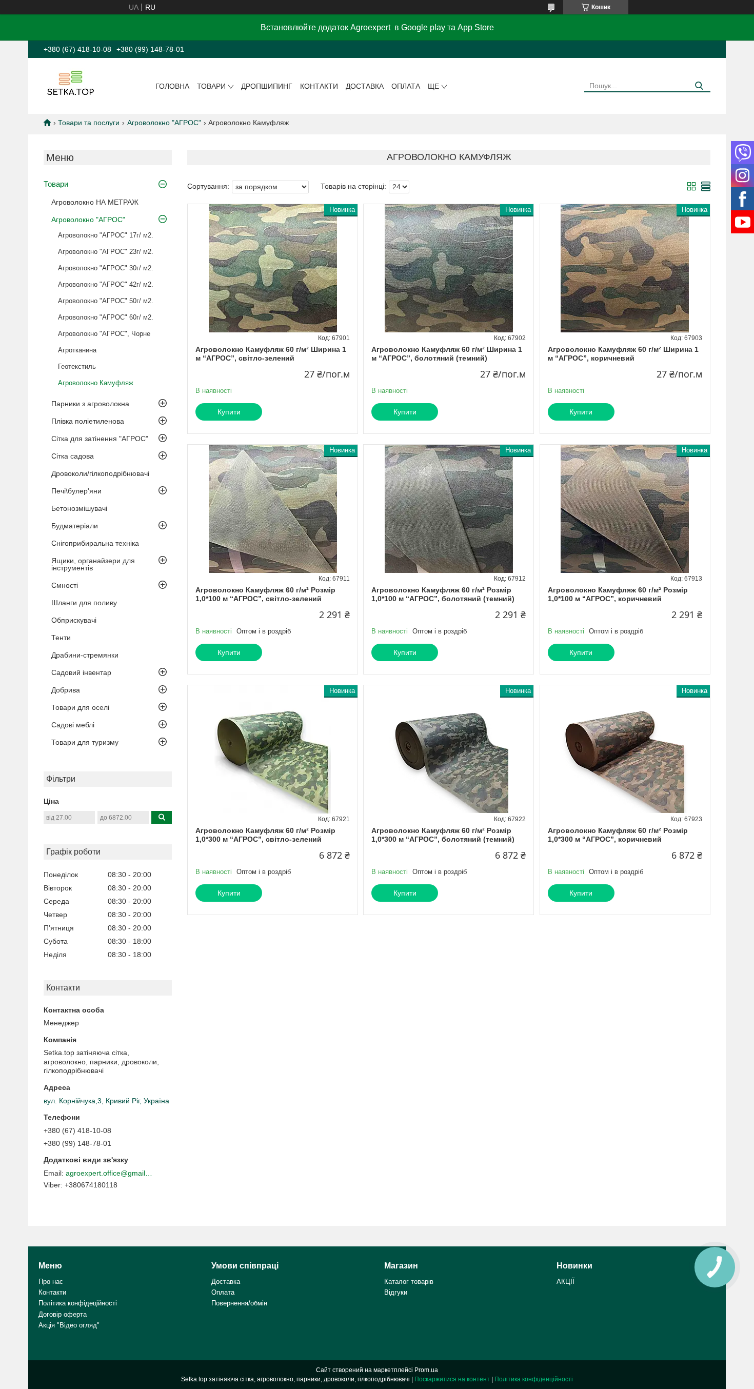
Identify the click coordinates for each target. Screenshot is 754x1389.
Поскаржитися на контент (452, 1379)
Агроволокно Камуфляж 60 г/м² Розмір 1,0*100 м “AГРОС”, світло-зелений (265, 594)
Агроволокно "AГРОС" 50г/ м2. (105, 301)
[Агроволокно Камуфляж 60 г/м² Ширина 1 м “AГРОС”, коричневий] (625, 268)
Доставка (365, 86)
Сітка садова (72, 456)
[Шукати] (698, 86)
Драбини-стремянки (84, 655)
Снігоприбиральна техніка (95, 543)
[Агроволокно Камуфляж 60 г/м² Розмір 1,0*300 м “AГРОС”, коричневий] (625, 749)
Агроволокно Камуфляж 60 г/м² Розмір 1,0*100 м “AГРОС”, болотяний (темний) (442, 594)
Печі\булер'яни (76, 491)
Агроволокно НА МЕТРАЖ (94, 202)
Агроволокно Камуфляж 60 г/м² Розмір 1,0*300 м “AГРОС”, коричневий (618, 835)
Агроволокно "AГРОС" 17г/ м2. (105, 235)
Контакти (319, 86)
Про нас (50, 1281)
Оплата (405, 86)
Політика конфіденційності (533, 1379)
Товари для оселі (80, 707)
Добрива (65, 690)
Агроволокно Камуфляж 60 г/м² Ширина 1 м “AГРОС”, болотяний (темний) (446, 354)
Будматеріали (74, 526)
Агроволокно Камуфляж (95, 383)
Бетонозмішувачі (79, 508)
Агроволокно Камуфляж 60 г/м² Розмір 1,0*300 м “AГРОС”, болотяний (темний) (442, 835)
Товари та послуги (89, 122)
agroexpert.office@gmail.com (109, 1173)
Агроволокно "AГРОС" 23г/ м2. (105, 251)
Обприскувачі (73, 620)
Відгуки (395, 1292)
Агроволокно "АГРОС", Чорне (104, 334)
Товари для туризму (84, 742)
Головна (172, 86)
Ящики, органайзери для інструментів (93, 564)
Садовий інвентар (81, 672)
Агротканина (77, 350)
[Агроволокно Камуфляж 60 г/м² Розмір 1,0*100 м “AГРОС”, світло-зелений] (273, 509)
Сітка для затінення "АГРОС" (99, 438)
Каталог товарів (408, 1281)
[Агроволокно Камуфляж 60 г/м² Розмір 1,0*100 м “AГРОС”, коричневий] (625, 509)
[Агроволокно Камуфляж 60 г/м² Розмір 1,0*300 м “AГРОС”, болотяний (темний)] (448, 749)
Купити (229, 412)
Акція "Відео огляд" (69, 1325)
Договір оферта (62, 1314)
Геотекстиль (77, 366)
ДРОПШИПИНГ (266, 86)
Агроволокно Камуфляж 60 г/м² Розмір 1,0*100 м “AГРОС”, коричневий (618, 594)
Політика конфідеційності (77, 1303)
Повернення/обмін (239, 1303)
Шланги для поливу (84, 603)
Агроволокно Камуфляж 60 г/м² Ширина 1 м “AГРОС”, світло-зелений (270, 354)
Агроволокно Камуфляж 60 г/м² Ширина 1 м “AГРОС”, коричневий (623, 354)
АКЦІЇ (565, 1281)
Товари (211, 86)
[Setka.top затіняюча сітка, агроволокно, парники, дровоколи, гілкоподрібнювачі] (69, 82)
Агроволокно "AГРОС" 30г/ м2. (105, 268)
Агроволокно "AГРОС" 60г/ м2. (105, 317)
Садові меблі (72, 725)
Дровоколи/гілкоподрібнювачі (100, 473)
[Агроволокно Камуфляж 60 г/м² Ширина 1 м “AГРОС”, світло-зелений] (273, 268)
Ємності (64, 585)
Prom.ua (426, 1370)
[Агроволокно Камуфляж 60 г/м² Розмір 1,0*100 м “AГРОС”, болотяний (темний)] (448, 509)
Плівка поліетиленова (87, 421)
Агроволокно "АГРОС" (164, 122)
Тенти (61, 637)
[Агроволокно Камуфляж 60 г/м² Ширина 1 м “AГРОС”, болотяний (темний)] (448, 268)
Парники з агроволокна (90, 404)
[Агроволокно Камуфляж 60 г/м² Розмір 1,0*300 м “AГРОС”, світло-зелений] (273, 749)
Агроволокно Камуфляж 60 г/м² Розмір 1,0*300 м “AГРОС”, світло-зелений (265, 835)
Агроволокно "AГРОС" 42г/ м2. (105, 284)
